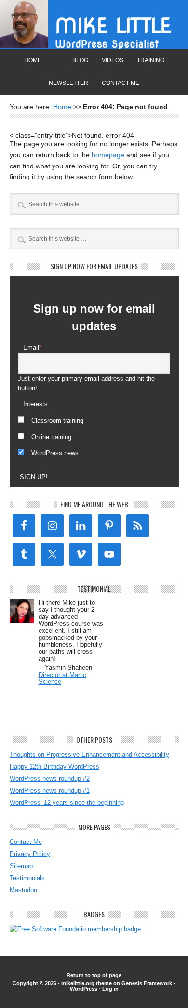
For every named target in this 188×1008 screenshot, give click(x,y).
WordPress (83, 989)
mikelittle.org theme (86, 983)
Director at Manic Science (62, 678)
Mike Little (113, 26)
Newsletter (68, 83)
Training (150, 60)
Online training (51, 437)
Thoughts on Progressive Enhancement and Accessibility (89, 754)
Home (32, 60)
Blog (80, 60)
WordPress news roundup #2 (50, 778)
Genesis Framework (146, 983)
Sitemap (21, 866)
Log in (110, 989)
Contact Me (120, 83)
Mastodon (23, 890)
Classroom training (57, 420)
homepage (108, 155)
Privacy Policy (30, 853)
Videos (112, 60)
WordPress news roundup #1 (50, 790)
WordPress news (55, 452)
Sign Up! (34, 477)
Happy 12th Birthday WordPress (54, 766)
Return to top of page (94, 975)
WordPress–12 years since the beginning (67, 802)
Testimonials (27, 878)
